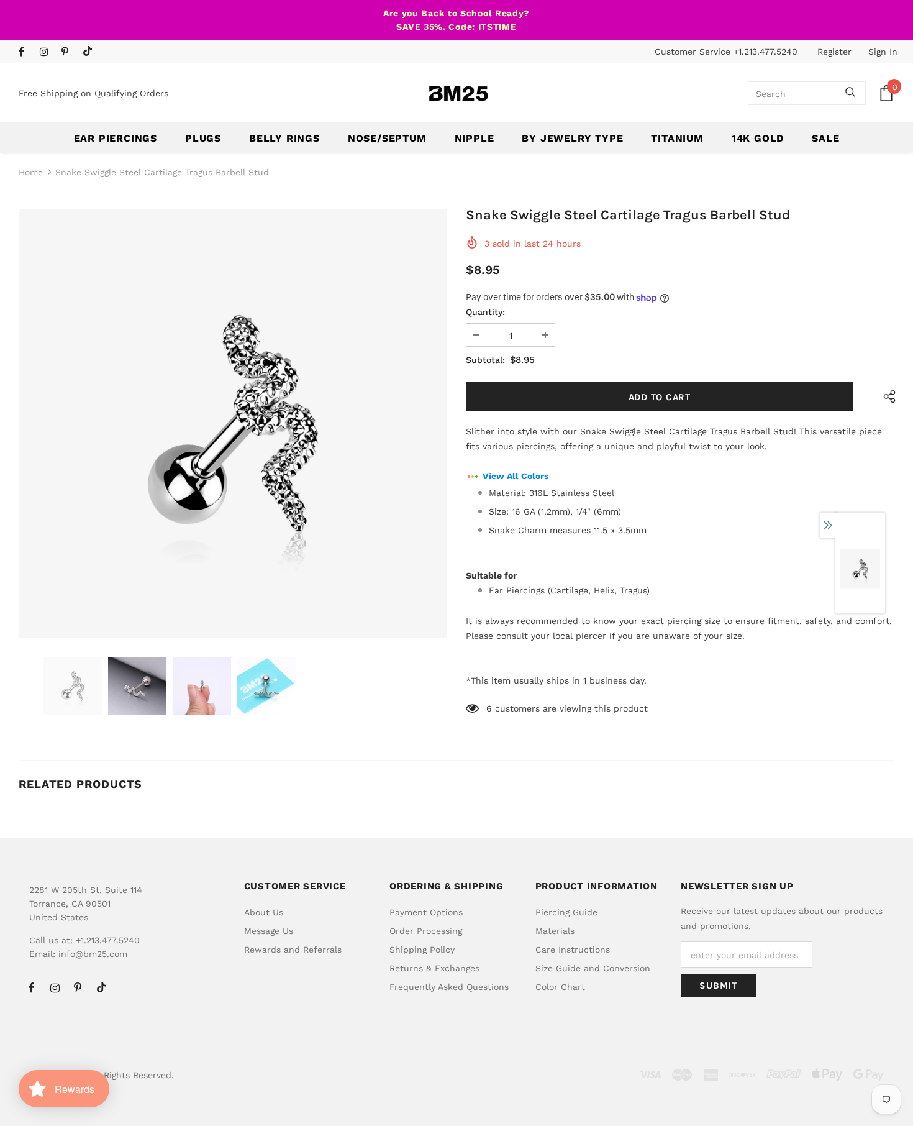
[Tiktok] (90, 52)
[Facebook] (26, 52)
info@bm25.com (92, 954)
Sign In (882, 52)
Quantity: (485, 312)
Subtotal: (485, 360)
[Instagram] (47, 52)
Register (834, 52)
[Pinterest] (69, 52)
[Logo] (458, 93)
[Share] (886, 396)
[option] (233, 423)
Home (31, 172)
